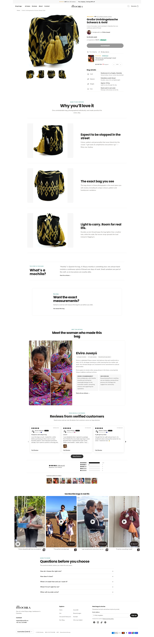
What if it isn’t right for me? (49, 587)
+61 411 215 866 (21, 622)
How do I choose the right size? (50, 571)
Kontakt (75, 617)
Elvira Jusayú (106, 32)
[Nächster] (79, 38)
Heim (60, 610)
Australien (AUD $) (23, 632)
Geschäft (75, 610)
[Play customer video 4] (124, 521)
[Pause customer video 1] (17, 544)
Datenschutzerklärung (65, 632)
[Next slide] (125, 441)
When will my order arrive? (49, 592)
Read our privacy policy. (108, 618)
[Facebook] (94, 622)
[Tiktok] (101, 622)
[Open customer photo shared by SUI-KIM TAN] (91, 58)
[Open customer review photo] (65, 446)
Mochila (41, 632)
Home (18, 10)
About (41, 6)
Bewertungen (77, 613)
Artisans (27, 6)
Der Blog (61, 620)
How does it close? (46, 576)
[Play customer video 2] (61, 521)
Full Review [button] (34, 450)
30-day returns (105, 52)
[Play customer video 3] (92, 521)
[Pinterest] (105, 622)
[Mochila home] (23, 607)
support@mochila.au (22, 620)
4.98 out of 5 (61, 465)
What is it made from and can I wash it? (53, 582)
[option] (54, 40)
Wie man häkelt (77, 620)
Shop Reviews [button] (77, 456)
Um (60, 613)
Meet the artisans (65, 275)
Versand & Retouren (65, 617)
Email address (96, 612)
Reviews (34, 6)
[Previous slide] (28, 441)
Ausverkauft (105, 46)
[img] (35, 428)
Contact (47, 6)
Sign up (134, 615)
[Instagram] (98, 622)
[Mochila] (77, 6)
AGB (57, 632)
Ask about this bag (58, 308)
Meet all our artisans (83, 393)
